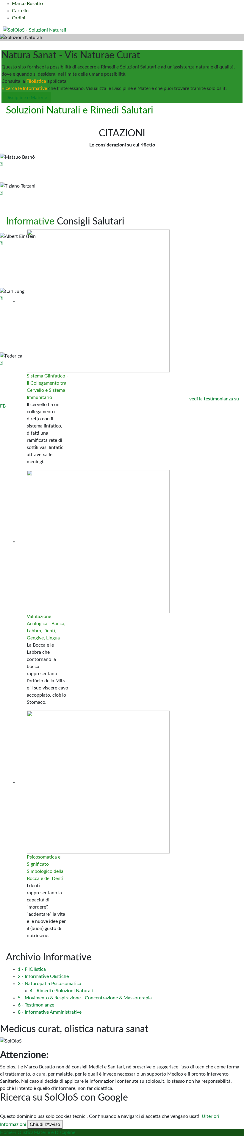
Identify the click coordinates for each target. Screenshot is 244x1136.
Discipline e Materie (26, 97)
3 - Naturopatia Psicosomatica (49, 983)
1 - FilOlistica (32, 969)
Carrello (20, 10)
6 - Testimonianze (36, 1005)
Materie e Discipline (54, 1132)
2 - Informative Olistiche (43, 976)
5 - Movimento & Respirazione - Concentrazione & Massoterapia (85, 997)
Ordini (18, 17)
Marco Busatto (27, 3)
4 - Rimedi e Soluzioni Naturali (61, 990)
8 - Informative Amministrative (50, 1012)
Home (6, 1132)
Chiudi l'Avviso (45, 1124)
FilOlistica (23, 1132)
